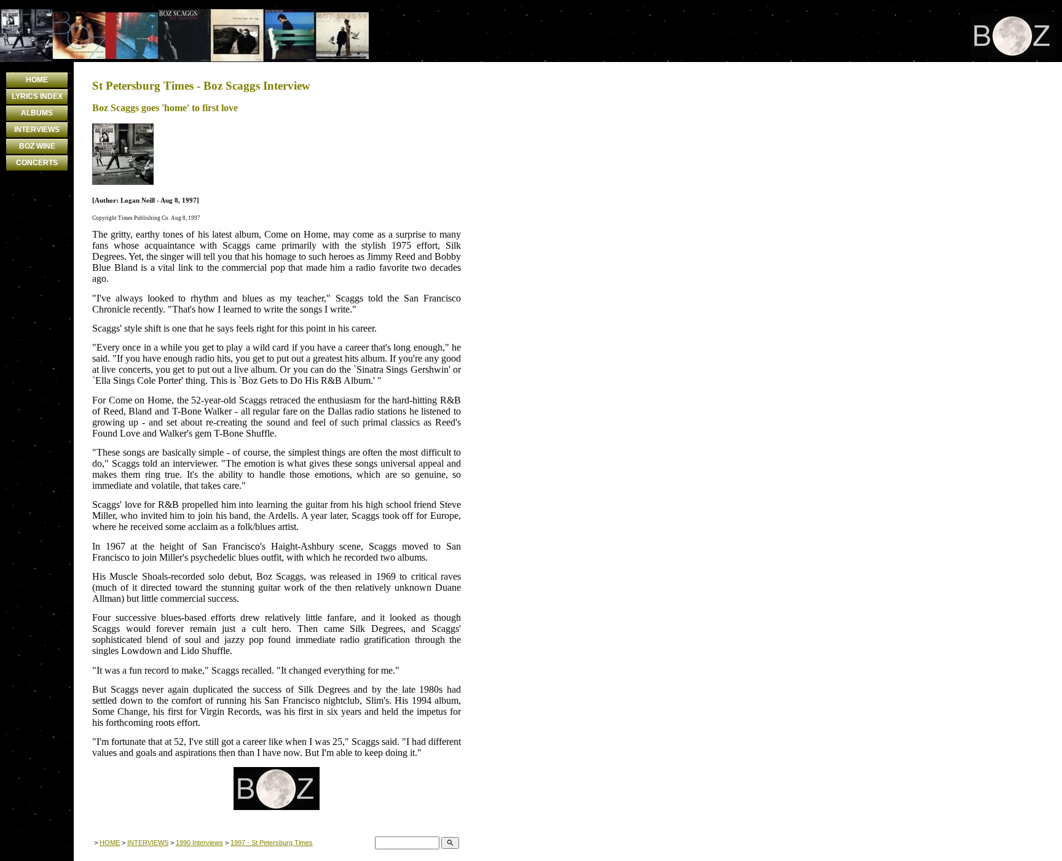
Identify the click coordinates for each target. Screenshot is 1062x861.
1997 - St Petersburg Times (271, 842)
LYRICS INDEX (37, 96)
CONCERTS (37, 162)
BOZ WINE (37, 146)
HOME (37, 80)
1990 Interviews (199, 842)
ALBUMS (37, 113)
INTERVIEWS (37, 129)
